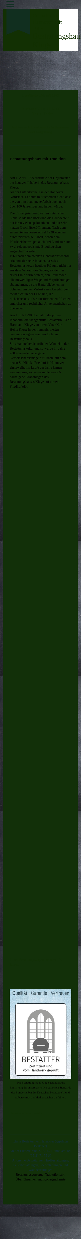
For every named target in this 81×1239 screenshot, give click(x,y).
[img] (18, 55)
